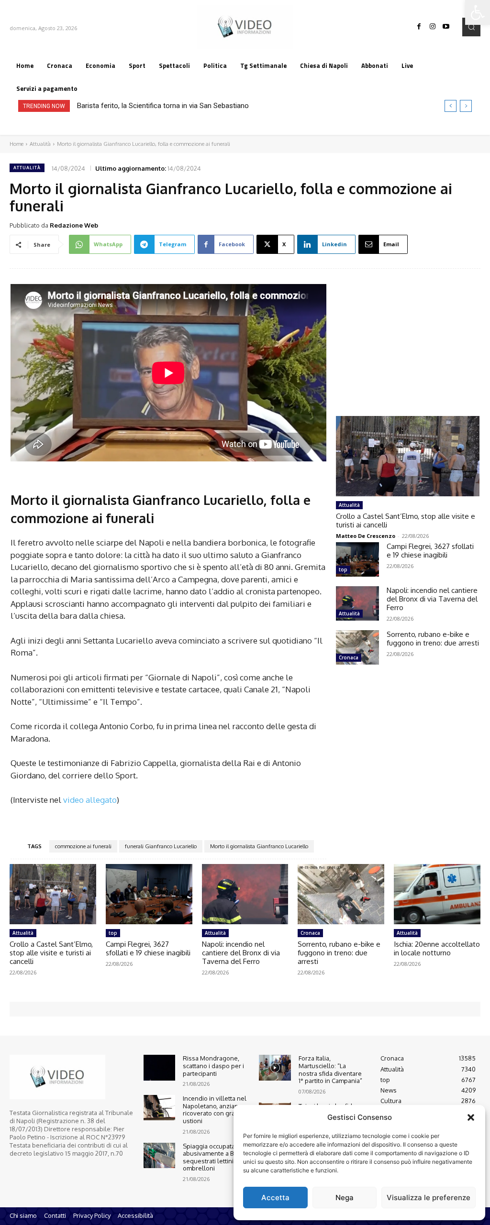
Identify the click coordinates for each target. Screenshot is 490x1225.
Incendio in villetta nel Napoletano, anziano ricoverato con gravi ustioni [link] (214, 1109)
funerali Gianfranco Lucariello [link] (161, 846)
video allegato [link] (90, 800)
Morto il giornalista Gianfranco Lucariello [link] (259, 846)
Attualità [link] (40, 144)
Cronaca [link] (348, 657)
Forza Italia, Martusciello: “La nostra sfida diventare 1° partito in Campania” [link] (330, 1069)
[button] (471, 1117)
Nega (344, 1197)
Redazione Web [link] (74, 225)
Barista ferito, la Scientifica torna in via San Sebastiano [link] (163, 105)
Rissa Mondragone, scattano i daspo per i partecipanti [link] (213, 1065)
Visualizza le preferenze (428, 1197)
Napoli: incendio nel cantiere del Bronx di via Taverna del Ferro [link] (432, 599)
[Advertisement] (407, 333)
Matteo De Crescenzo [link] (365, 535)
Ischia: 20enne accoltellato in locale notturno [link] (437, 948)
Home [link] (16, 144)
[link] (477, 12)
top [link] (343, 569)
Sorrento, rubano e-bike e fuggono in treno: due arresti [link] (433, 638)
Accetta (275, 1197)
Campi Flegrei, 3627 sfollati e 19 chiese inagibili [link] (430, 550)
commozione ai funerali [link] (83, 846)
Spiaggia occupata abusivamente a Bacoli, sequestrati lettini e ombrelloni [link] (215, 1157)
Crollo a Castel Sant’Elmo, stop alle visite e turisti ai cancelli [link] (405, 520)
